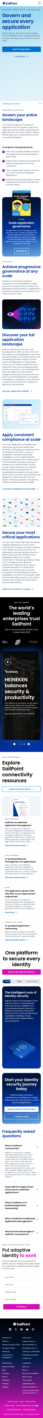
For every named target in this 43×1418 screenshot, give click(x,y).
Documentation (28, 1345)
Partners (5, 1384)
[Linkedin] (10, 1329)
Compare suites (21, 1116)
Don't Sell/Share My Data (25, 1406)
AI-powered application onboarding (18, 489)
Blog (3, 1370)
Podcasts (5, 1373)
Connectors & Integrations (7, 1356)
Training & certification (31, 1351)
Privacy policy (30, 1402)
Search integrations (22, 49)
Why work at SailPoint (30, 1373)
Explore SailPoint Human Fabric (22, 1109)
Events (4, 1377)
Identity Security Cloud (11, 1345)
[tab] (8, 981)
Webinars (5, 1380)
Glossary (5, 1387)
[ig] (33, 1329)
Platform (5, 1341)
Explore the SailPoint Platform (21, 972)
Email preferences (14, 1410)
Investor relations (29, 1387)
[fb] (21, 1329)
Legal (21, 1402)
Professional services (30, 1355)
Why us (25, 1370)
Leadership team (28, 1384)
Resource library (8, 1366)
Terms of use (12, 1402)
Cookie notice (9, 1406)
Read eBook (21, 251)
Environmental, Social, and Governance (30, 1391)
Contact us (20, 56)
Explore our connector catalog (16, 589)
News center (27, 1377)
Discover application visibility (15, 391)
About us (25, 1366)
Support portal (27, 1341)
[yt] (27, 1329)
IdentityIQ (6, 1351)
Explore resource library (20, 789)
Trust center (27, 1380)
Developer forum (29, 1348)
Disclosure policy (29, 1410)
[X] (16, 1329)
